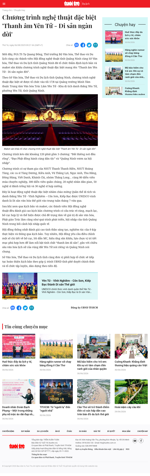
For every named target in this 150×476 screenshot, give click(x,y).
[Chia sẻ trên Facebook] (82, 45)
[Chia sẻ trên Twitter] (89, 45)
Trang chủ (7, 10)
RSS (127, 449)
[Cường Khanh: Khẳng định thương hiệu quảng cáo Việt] (114, 93)
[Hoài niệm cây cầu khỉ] (131, 391)
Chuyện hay (19, 10)
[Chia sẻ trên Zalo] (76, 45)
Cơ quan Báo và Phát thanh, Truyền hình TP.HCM (51, 457)
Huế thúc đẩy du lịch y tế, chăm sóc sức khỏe (134, 35)
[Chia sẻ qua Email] (95, 45)
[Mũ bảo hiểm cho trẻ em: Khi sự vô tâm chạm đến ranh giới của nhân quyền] (114, 73)
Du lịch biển (42, 431)
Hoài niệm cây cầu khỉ (127, 407)
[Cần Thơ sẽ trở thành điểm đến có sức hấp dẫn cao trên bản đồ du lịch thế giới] (93, 391)
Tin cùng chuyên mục (26, 326)
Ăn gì (57, 431)
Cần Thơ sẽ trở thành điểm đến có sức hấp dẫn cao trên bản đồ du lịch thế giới (93, 411)
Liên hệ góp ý (118, 449)
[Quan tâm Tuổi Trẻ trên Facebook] (141, 448)
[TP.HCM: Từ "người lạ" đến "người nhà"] (56, 391)
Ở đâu (69, 431)
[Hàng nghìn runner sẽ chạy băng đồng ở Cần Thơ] (114, 55)
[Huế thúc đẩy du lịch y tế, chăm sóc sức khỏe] (114, 37)
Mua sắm (126, 431)
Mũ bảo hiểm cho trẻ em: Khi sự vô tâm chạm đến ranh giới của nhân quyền (135, 74)
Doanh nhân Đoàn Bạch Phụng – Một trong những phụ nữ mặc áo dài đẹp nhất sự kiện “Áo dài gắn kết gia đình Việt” (18, 414)
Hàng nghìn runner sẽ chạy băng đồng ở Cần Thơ (135, 53)
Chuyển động (8, 431)
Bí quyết (111, 431)
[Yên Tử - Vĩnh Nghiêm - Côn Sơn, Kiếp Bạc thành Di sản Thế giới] (19, 286)
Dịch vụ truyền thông (84, 449)
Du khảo (83, 431)
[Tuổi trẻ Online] (72, 4)
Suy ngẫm (25, 431)
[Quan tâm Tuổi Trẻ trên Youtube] (135, 448)
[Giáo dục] (86, 4)
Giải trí (97, 431)
